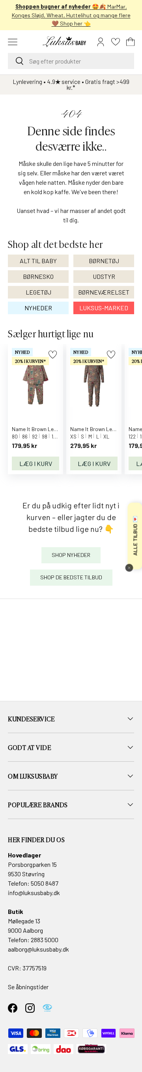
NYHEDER (38, 307)
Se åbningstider (28, 986)
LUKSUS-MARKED (103, 307)
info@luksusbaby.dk (34, 892)
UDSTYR (104, 276)
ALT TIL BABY (38, 260)
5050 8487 (44, 883)
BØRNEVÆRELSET (103, 292)
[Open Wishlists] (115, 42)
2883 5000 (44, 939)
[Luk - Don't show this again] (129, 568)
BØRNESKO (38, 276)
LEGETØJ (38, 292)
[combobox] (71, 61)
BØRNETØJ (104, 260)
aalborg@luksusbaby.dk (38, 949)
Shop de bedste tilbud (71, 577)
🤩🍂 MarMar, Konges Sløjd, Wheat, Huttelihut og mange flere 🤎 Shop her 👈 (71, 15)
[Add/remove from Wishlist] (53, 354)
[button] (130, 42)
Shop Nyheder (71, 554)
